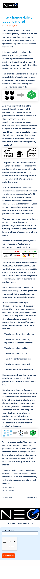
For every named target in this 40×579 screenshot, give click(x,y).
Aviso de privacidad (28, 570)
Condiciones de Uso (15, 573)
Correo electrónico (9, 530)
